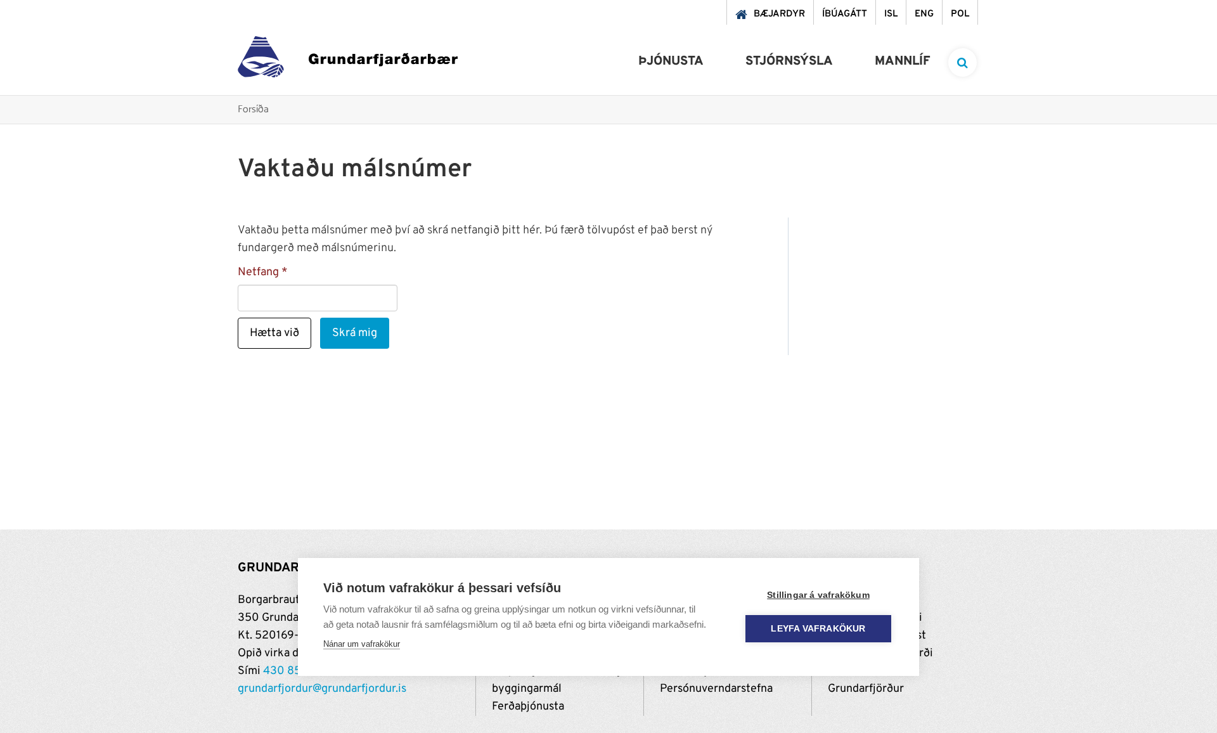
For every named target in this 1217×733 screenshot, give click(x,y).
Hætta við (274, 333)
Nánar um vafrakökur (361, 644)
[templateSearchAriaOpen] (962, 62)
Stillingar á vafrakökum (818, 595)
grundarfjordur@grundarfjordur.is (322, 689)
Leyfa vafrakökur (818, 628)
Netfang (258, 272)
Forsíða (253, 110)
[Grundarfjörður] (348, 60)
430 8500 (289, 671)
